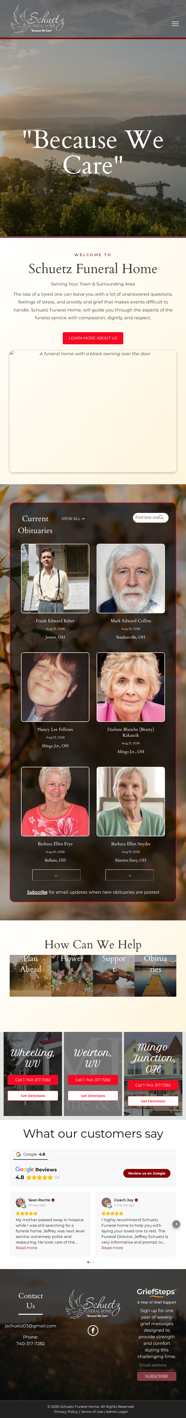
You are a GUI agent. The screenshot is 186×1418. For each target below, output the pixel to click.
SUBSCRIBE (156, 1376)
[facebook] (93, 1331)
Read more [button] (26, 1247)
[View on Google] (20, 1202)
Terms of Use (92, 1411)
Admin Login (117, 1411)
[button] (10, 1224)
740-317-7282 (30, 1343)
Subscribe (37, 892)
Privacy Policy (66, 1411)
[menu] (175, 23)
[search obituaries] (162, 517)
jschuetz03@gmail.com (30, 1326)
